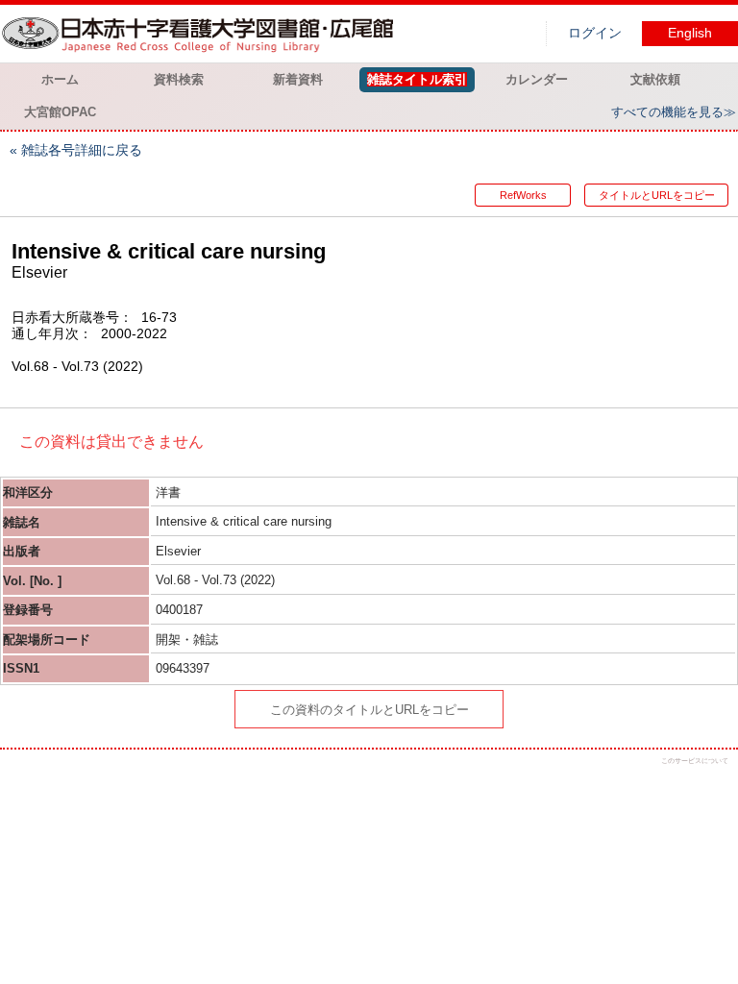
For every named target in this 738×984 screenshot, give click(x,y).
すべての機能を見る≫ (673, 112)
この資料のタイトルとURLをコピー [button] (369, 709)
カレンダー (536, 79)
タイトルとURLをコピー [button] (657, 195)
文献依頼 (655, 79)
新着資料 (298, 79)
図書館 (202, 34)
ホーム (60, 79)
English (690, 33)
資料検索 (179, 79)
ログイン (595, 33)
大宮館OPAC (60, 112)
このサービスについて (694, 760)
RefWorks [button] (523, 195)
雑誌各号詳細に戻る (81, 150)
